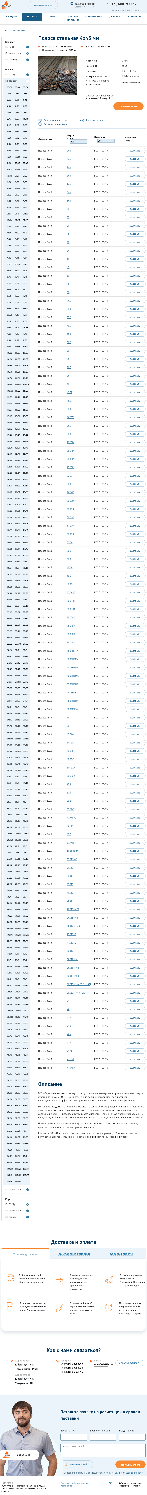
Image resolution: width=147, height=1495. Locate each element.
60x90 (17, 1004)
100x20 (18, 1169)
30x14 (25, 713)
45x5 (17, 846)
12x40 (9, 435)
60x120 (26, 1004)
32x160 (18, 751)
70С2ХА (71, 775)
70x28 (9, 1055)
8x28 (17, 277)
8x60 (25, 296)
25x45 (17, 669)
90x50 (25, 1150)
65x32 (9, 1042)
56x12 (25, 966)
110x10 (18, 1181)
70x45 (25, 1061)
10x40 (17, 365)
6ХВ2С (70, 809)
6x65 (25, 201)
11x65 (9, 410)
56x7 (9, 960)
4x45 (25, 100)
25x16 (17, 663)
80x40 (9, 1105)
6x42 (9, 194)
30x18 (17, 719)
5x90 (9, 163)
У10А (69, 1042)
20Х (69, 308)
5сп (69, 192)
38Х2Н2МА (73, 659)
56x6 (25, 953)
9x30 (25, 321)
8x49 (25, 289)
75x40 (25, 1080)
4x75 (9, 119)
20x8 (17, 568)
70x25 (25, 1048)
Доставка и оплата (96, 120)
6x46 (17, 194)
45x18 (25, 865)
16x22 (25, 492)
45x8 (17, 852)
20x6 (9, 568)
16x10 (25, 485)
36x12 (17, 789)
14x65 (9, 485)
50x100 (10, 928)
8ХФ (69, 792)
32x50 (9, 751)
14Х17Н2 (71, 942)
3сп (69, 175)
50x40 (25, 922)
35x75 (25, 764)
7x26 (17, 226)
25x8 (9, 656)
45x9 (25, 852)
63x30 (25, 1017)
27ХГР (70, 467)
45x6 (25, 846)
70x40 (17, 1061)
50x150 (18, 928)
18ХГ (69, 400)
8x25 (25, 270)
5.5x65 (25, 163)
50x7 (9, 897)
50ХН (69, 575)
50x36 (17, 922)
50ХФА (70, 517)
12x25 (9, 422)
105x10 (18, 1175)
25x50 (25, 669)
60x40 (25, 998)
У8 (68, 1009)
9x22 (25, 315)
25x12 (25, 656)
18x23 (17, 530)
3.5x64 (17, 87)
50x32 (25, 916)
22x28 (17, 618)
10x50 (9, 372)
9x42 (9, 334)
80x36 (25, 1099)
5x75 (25, 150)
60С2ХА (71, 767)
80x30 (9, 1099)
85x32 (17, 1118)
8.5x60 (9, 315)
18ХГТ (70, 417)
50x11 (17, 903)
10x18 (17, 346)
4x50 (9, 106)
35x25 (25, 757)
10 (68, 208)
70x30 (17, 1055)
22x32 (9, 625)
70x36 (9, 1061)
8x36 (25, 283)
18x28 (17, 536)
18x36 (25, 542)
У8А (69, 1034)
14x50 (9, 479)
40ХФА (70, 509)
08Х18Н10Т (73, 967)
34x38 (25, 751)
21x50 (9, 599)
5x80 (9, 157)
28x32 (17, 688)
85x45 (17, 1124)
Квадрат (11, 16)
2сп (69, 167)
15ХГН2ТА (72, 650)
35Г (69, 375)
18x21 (25, 523)
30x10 (9, 713)
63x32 (9, 1023)
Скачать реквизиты (130, 1363)
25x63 (17, 675)
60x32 (9, 998)
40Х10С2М (72, 850)
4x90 (9, 93)
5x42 (17, 138)
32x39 (9, 745)
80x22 (9, 1093)
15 (68, 217)
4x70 (25, 112)
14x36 (25, 466)
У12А (69, 1051)
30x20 (25, 719)
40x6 (17, 802)
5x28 (9, 131)
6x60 (17, 201)
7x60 (17, 245)
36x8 (9, 783)
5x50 (9, 144)
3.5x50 (9, 87)
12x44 (25, 435)
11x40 (17, 397)
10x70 (9, 378)
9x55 (17, 340)
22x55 (25, 637)
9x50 (9, 340)
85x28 (25, 1112)
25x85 (9, 682)
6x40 (25, 188)
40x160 (10, 840)
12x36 (25, 429)
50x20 (25, 840)
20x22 (17, 574)
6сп (69, 200)
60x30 (25, 991)
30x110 (18, 738)
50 (68, 275)
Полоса (32, 16)
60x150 (10, 1010)
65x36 (17, 1042)
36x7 (25, 776)
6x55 (9, 201)
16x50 (17, 511)
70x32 (25, 1055)
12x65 (17, 447)
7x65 (25, 245)
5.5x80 (17, 169)
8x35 (17, 283)
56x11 (17, 966)
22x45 (9, 637)
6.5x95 (17, 220)
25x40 (25, 663)
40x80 (9, 833)
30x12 (17, 713)
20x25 (9, 580)
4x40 (17, 100)
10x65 (25, 372)
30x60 (17, 732)
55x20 (25, 941)
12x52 (25, 441)
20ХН (69, 550)
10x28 (25, 353)
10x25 (17, 353)
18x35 (17, 542)
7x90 (17, 258)
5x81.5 (17, 157)
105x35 (26, 1175)
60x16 (25, 985)
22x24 (17, 612)
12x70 (25, 447)
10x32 (17, 359)
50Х (69, 342)
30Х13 (70, 875)
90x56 (9, 1156)
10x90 (25, 378)
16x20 (17, 492)
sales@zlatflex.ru (85, 3)
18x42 (17, 549)
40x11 (9, 814)
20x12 (9, 574)
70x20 (17, 1023)
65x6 (25, 1029)
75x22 (25, 1067)
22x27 (9, 618)
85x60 (17, 1131)
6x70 (9, 207)
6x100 (25, 213)
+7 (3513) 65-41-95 (72, 1372)
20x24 (25, 574)
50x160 (26, 928)
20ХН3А (71, 600)
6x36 (17, 182)
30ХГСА (71, 634)
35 (68, 250)
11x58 (17, 403)
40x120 (26, 833)
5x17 (9, 125)
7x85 (9, 258)
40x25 (9, 827)
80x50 (25, 1105)
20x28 (25, 580)
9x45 (17, 334)
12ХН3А (71, 592)
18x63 (9, 561)
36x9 (17, 783)
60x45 (17, 1017)
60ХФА (70, 534)
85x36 (25, 1118)
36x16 (9, 795)
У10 (69, 1017)
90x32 (17, 1143)
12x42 (17, 435)
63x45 (17, 1029)
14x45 (25, 473)
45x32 (25, 878)
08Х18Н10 (72, 959)
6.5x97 (25, 220)
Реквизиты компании (56, 124)
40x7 (25, 802)
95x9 (25, 1156)
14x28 (25, 460)
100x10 (10, 1169)
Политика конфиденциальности (76, 1483)
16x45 (9, 511)
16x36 (9, 504)
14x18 (9, 454)
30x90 (25, 732)
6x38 (25, 182)
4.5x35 (25, 119)
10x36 (9, 365)
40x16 (9, 821)
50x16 (17, 909)
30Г (69, 367)
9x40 (17, 327)
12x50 (17, 441)
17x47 (9, 523)
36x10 (25, 783)
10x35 (25, 359)
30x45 (25, 726)
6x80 (25, 207)
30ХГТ (70, 434)
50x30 (17, 916)
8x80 (9, 308)
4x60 (9, 112)
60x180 (18, 1010)
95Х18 (70, 900)
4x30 (17, 93)
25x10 (17, 656)
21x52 (17, 599)
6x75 (17, 207)
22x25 (25, 612)
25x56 (9, 675)
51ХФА (70, 525)
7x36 (17, 232)
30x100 (10, 738)
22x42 (25, 631)
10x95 (9, 384)
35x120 (18, 770)
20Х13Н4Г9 (73, 909)
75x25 (9, 1074)
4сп (69, 183)
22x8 (17, 606)
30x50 (9, 732)
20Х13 (70, 867)
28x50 (25, 694)
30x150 (26, 738)
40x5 (9, 802)
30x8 (25, 707)
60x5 (9, 979)
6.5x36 (9, 220)
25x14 (9, 663)
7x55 (9, 245)
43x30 (9, 846)
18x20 (17, 523)
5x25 (17, 125)
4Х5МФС (71, 817)
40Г (69, 384)
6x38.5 (9, 188)
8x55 (17, 296)
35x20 (17, 757)
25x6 (25, 650)
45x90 (9, 890)
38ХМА (70, 492)
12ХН (69, 542)
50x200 (18, 935)
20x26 (17, 580)
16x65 (9, 517)
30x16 (9, 719)
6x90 (17, 213)
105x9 (9, 1175)
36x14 (25, 789)
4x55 (25, 106)
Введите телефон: (100, 1430)
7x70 (9, 251)
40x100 (18, 833)
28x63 (17, 700)
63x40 (9, 1029)
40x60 (25, 827)
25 (68, 233)
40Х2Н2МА (73, 667)
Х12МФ (71, 1067)
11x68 (17, 410)
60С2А (70, 742)
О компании (93, 16)
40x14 (25, 814)
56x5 (17, 953)
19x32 (17, 561)
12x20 (17, 416)
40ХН (69, 559)
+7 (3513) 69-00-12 (124, 4)
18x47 (9, 555)
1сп (69, 158)
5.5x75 (9, 169)
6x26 (25, 176)
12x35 (17, 429)
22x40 (17, 631)
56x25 (17, 972)
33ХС (69, 475)
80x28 (25, 1093)
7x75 (17, 251)
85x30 (9, 1118)
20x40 (9, 593)
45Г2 (69, 392)
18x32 (9, 542)
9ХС (69, 834)
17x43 (25, 517)
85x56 (9, 1131)
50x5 (17, 890)
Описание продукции (56, 120)
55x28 (9, 947)
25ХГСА (71, 625)
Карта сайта (66, 1486)
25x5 (17, 650)
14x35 (17, 466)
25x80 (25, 675)
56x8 (17, 960)
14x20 (17, 454)
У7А (69, 1026)
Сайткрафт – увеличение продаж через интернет (130, 1484)
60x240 (26, 1010)
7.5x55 (9, 264)
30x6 (17, 707)
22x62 (9, 644)
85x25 (17, 1112)
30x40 (17, 726)
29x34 (25, 700)
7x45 (9, 239)
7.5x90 (17, 264)
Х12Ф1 (70, 1059)
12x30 (25, 422)
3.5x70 (25, 87)
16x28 (17, 498)
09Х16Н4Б (72, 917)
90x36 (25, 1143)
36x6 (17, 776)
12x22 (25, 416)
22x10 (25, 606)
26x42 (25, 682)
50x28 (9, 916)
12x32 (9, 429)
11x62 (25, 403)
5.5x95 (9, 176)
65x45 (9, 1048)
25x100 (18, 682)
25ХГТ (70, 425)
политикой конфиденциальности (125, 1472)
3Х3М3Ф (71, 842)
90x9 (25, 1131)
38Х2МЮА (72, 709)
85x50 (25, 1124)
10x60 (17, 372)
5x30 (17, 131)
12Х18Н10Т (73, 975)
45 (68, 267)
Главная (5, 30)
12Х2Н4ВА (72, 684)
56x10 (9, 966)
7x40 (25, 232)
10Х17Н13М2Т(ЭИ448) (79, 984)
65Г (69, 717)
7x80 (25, 251)
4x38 (9, 100)
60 (68, 292)
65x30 (25, 1036)
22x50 (17, 637)
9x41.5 (25, 327)
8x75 (25, 302)
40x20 (25, 821)
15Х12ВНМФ (74, 925)
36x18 (17, 795)
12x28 (17, 422)
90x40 (9, 1150)
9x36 (9, 327)
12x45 (9, 441)
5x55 (25, 144)
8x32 (9, 283)
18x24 (25, 530)
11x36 (9, 397)
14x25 (9, 460)
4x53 (17, 106)
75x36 (17, 1080)
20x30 (9, 587)
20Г (69, 350)
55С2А (70, 734)
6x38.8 (17, 188)
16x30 (25, 498)
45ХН (69, 567)
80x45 (17, 1105)
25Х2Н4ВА (72, 700)
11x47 (9, 403)
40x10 (25, 808)
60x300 (10, 1017)
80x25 (17, 1093)
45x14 (9, 865)
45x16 (17, 865)
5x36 (25, 131)
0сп (69, 150)
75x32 (9, 1080)
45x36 (17, 884)
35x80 (9, 770)
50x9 (25, 897)
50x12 (25, 903)
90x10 (9, 1137)
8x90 (17, 308)
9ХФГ (70, 800)
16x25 (9, 498)
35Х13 (70, 884)
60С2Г (70, 750)
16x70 (17, 517)
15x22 (17, 485)
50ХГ (69, 409)
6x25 (17, 176)
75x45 (9, 1086)
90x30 (9, 1143)
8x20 (9, 270)
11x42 (25, 397)
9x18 (17, 315)
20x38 (25, 587)
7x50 (25, 239)
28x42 (17, 694)
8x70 (17, 302)
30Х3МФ (71, 500)
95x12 (17, 1162)
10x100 (18, 384)
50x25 (25, 909)
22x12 (9, 612)
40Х (69, 325)
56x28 (25, 972)
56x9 (25, 960)
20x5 (25, 561)
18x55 (25, 555)
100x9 (25, 1162)
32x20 (9, 726)
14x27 (17, 460)
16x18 (9, 492)
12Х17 (70, 950)
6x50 (25, 194)
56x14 (9, 972)
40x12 (17, 814)
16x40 (17, 504)
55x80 (9, 953)
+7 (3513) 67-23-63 (72, 1368)
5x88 (25, 157)
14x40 (9, 473)
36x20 (25, 795)
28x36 (25, 688)
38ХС (69, 484)
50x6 (25, 890)
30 (68, 242)
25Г (69, 359)
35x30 (9, 764)
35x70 (17, 764)
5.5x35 (17, 163)
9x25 (9, 321)
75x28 (17, 1074)
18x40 (9, 549)
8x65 (9, 302)
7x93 (25, 258)
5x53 (17, 144)
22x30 (25, 618)
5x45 (25, 138)
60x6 (17, 979)
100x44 (26, 1169)
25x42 (9, 669)
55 (68, 283)
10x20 (25, 346)
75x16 (9, 1067)
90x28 (25, 1137)
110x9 (9, 1181)
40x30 (17, 827)
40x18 (17, 821)
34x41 (9, 757)
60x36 (17, 998)
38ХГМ (70, 450)
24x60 (9, 650)
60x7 (25, 979)
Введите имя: (68, 1430)
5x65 (9, 150)
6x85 (9, 213)
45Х (69, 334)
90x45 (17, 1150)
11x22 (17, 391)
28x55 (9, 700)
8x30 (25, 277)
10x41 (25, 365)
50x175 (10, 935)
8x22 (17, 270)
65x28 (17, 1036)
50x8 (17, 897)
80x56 (9, 1112)
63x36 (25, 1023)
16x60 (25, 511)
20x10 (25, 568)
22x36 (25, 625)
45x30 (17, 878)
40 (68, 258)
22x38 (9, 631)
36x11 (9, 789)
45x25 (25, 871)
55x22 (9, 941)
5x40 (9, 138)
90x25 (17, 1137)
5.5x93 (25, 169)
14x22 (25, 454)
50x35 (9, 922)
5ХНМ (70, 825)
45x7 (9, 852)
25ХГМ (70, 442)
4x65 (17, 112)
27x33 (9, 688)
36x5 (9, 776)
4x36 (25, 93)
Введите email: (127, 1430)
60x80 (9, 1004)
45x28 (9, 878)
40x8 (9, 808)
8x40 (17, 289)
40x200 (18, 840)
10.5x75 (10, 391)
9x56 (25, 340)
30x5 (9, 707)
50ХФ (70, 584)
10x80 (17, 378)
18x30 (25, 536)
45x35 (9, 884)
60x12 (17, 985)
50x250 (26, 935)
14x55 (17, 479)
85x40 (9, 1124)
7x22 (9, 226)
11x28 (25, 391)
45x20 (9, 871)
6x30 (9, 182)
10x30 (9, 359)
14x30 (9, 466)
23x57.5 (18, 644)
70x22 (17, 1048)
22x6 (9, 606)
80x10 (17, 1086)
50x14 (9, 909)
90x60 (17, 1156)
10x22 (9, 353)
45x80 (25, 884)
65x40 (25, 1042)
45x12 (25, 859)
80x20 (25, 1086)
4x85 (17, 119)
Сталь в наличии (73, 18)
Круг (53, 16)
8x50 (9, 296)
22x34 (17, 625)
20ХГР (70, 459)
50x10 (9, 903)
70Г (69, 725)
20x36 (17, 587)
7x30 (9, 232)
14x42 (17, 473)
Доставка (114, 16)
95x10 (9, 1162)
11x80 (25, 410)
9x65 (9, 346)
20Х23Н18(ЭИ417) (76, 992)
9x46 (25, 334)
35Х (69, 317)
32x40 (17, 745)
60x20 (9, 991)
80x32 (17, 1099)
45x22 (17, 871)
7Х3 (69, 784)
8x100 (25, 308)
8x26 (9, 277)
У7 (68, 1001)
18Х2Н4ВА (72, 692)
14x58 (25, 479)
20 (68, 225)
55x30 (17, 947)
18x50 (17, 555)
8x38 (9, 289)
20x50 (25, 593)
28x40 (9, 694)
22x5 (25, 599)
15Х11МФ (72, 859)
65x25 (9, 1036)
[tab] (25, 1253)
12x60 (9, 447)
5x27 (25, 125)
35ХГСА (71, 642)
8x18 (25, 264)
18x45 (25, 549)
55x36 (25, 947)
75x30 (25, 1074)
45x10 (9, 859)
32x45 (25, 745)
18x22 (9, 530)
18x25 (9, 536)
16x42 (25, 504)
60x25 (17, 991)
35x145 (26, 770)
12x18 (9, 416)
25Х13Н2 (71, 934)
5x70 (17, 150)
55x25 (17, 941)
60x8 (9, 985)
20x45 (17, 593)
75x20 (17, 1067)
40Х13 (70, 892)
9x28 (17, 321)
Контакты (134, 16)
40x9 (17, 808)
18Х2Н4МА (73, 675)
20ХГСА (71, 617)
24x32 (25, 644)
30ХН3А (71, 609)
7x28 (25, 226)
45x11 (17, 859)
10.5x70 (26, 384)
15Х (69, 300)
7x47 (17, 239)
